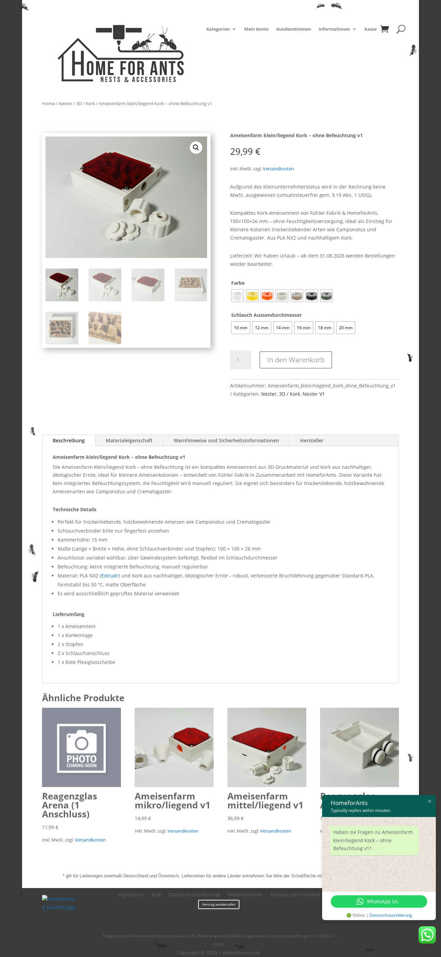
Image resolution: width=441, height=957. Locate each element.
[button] (196, 147)
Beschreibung (69, 440)
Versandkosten (278, 169)
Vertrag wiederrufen (218, 904)
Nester (65, 103)
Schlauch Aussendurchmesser (266, 315)
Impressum (130, 895)
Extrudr (110, 575)
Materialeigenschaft (129, 440)
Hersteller (312, 440)
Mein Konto (256, 29)
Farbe (238, 283)
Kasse (371, 29)
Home (48, 103)
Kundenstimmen (293, 29)
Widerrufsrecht (245, 895)
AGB (156, 895)
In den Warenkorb (296, 359)
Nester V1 (313, 394)
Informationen (334, 29)
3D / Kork (85, 103)
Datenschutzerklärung (194, 895)
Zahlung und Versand (295, 895)
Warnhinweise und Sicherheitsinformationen (226, 440)
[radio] (238, 296)
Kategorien (218, 29)
